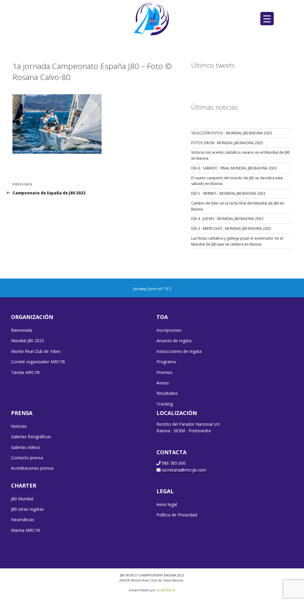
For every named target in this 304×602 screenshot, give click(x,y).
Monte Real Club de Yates (36, 351)
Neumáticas (22, 519)
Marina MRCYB (25, 530)
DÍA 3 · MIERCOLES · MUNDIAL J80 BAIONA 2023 (231, 228)
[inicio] (152, 18)
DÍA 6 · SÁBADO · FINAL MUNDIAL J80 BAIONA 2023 (234, 168)
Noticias (19, 426)
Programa (166, 361)
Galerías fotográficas (31, 436)
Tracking (164, 404)
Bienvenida (21, 330)
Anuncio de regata (173, 340)
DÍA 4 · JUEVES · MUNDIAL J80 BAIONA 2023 (227, 218)
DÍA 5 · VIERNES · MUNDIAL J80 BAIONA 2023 (228, 193)
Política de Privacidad (176, 515)
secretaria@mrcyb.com (184, 470)
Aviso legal (166, 504)
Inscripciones (168, 330)
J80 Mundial (22, 499)
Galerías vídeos (25, 447)
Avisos (162, 383)
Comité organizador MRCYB (38, 361)
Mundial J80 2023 (27, 340)
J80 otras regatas (27, 509)
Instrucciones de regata (179, 351)
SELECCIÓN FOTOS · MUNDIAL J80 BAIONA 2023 (231, 133)
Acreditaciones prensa (32, 468)
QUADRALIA (166, 590)
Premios (164, 372)
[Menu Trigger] (267, 18)
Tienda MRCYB (25, 372)
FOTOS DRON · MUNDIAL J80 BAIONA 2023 (227, 142)
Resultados (167, 393)
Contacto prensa (27, 457)
